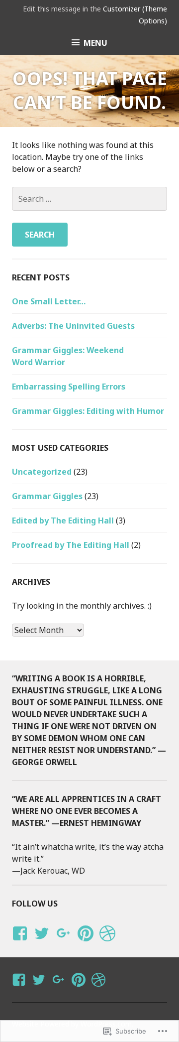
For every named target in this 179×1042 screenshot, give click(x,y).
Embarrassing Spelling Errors (68, 386)
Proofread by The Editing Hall (70, 544)
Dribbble (105, 942)
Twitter (41, 942)
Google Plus (62, 942)
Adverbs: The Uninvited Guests (73, 325)
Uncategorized (42, 471)
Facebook (18, 942)
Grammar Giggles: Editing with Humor (88, 410)
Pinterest (85, 942)
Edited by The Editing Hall (63, 520)
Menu (95, 42)
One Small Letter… (49, 301)
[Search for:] (89, 198)
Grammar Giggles (47, 496)
